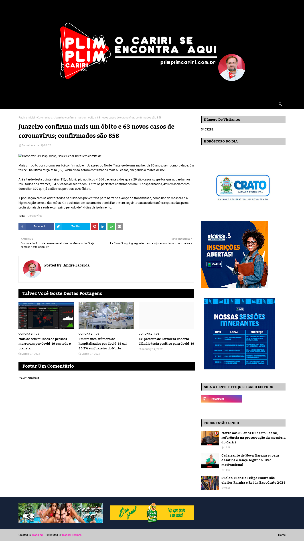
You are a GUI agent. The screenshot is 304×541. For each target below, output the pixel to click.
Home (282, 535)
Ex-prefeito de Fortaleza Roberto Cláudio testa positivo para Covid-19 (166, 341)
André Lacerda (30, 145)
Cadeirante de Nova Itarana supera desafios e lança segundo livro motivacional (250, 460)
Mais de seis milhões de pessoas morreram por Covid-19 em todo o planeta (44, 344)
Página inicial (26, 117)
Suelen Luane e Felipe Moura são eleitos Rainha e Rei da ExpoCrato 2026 (253, 480)
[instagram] (221, 399)
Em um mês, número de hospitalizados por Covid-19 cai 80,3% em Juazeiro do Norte (103, 344)
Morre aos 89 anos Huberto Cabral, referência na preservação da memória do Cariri (253, 438)
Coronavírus (44, 117)
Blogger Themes (71, 535)
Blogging (37, 535)
